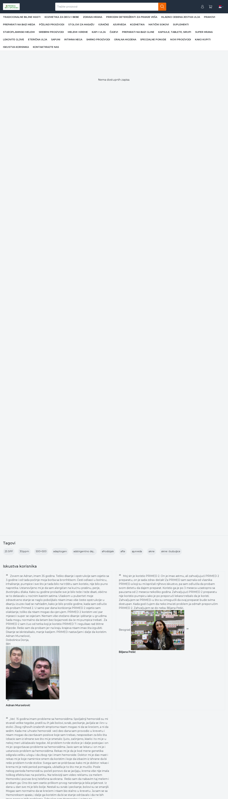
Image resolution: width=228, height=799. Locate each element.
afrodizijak (108, 551)
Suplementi (181, 24)
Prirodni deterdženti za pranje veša (131, 16)
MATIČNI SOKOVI (159, 24)
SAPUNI (55, 39)
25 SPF (9, 551)
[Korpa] (210, 6)
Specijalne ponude (153, 39)
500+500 (41, 551)
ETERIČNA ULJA (37, 39)
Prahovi (209, 16)
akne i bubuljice (170, 551)
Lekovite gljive (13, 39)
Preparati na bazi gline (138, 31)
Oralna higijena (125, 39)
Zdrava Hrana (92, 16)
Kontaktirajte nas (46, 46)
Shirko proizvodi (98, 39)
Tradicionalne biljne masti (22, 16)
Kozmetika (137, 24)
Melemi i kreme (78, 31)
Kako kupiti (203, 39)
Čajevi (114, 31)
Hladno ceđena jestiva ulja (180, 16)
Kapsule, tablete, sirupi (174, 31)
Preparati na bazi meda (19, 24)
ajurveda (137, 551)
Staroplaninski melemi (19, 31)
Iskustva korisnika (16, 46)
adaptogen (60, 551)
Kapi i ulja (99, 31)
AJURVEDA (119, 24)
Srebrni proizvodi (51, 31)
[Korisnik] (202, 6)
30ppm (24, 551)
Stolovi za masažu (81, 24)
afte (123, 551)
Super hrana (204, 31)
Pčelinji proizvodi (51, 24)
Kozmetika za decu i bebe (62, 16)
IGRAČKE (103, 24)
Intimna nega (73, 39)
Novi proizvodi (180, 39)
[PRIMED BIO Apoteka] (11, 6)
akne (152, 551)
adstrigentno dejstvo (85, 551)
